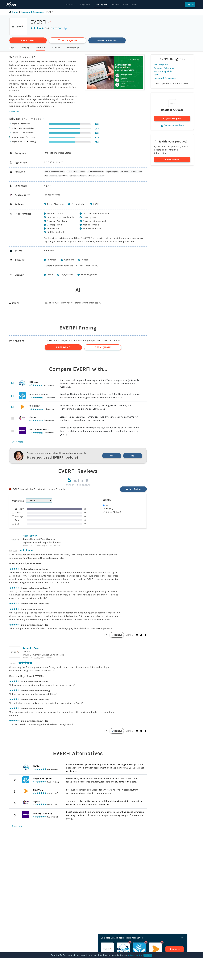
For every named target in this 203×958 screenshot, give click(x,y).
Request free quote (172, 118)
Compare (174, 949)
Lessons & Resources (32, 12)
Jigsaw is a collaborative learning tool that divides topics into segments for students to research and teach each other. (104, 803)
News (125, 4)
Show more (17, 441)
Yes (111, 455)
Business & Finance (164, 68)
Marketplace (101, 4)
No (132, 455)
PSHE (156, 74)
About (135, 4)
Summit (115, 4)
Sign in (190, 4)
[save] (49, 22)
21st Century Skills (163, 71)
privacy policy (135, 955)
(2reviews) (56, 28)
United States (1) (114, 512)
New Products (161, 64)
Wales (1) (110, 508)
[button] (137, 635)
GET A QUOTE (103, 347)
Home (15, 12)
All (107, 505)
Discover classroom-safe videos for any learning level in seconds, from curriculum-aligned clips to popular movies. (102, 791)
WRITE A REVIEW (107, 40)
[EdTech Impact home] (11, 4)
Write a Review (133, 489)
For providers (86, 4)
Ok (148, 955)
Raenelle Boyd (31, 648)
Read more (14, 111)
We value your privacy (174, 125)
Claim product (172, 160)
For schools (70, 4)
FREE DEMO (28, 40)
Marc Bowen (30, 535)
